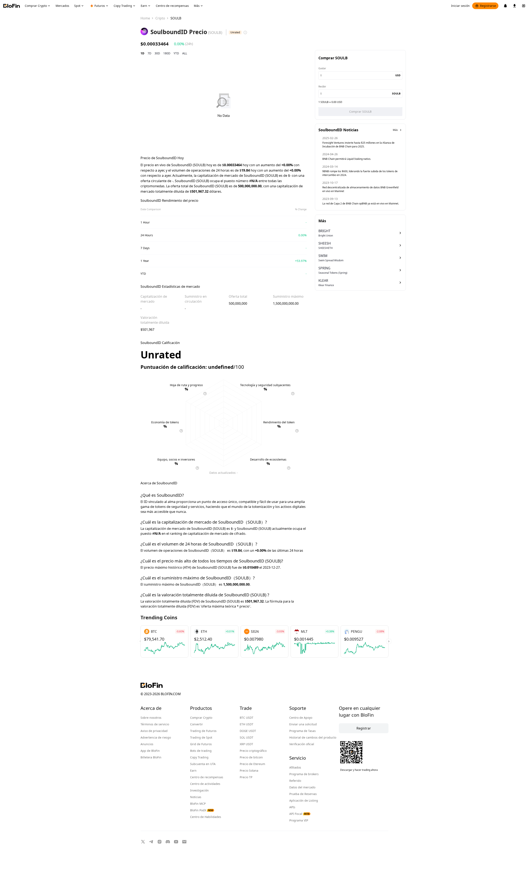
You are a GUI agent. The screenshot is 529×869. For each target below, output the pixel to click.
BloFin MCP (198, 804)
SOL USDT (246, 737)
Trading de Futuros (203, 731)
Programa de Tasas (302, 731)
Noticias (195, 797)
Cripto (160, 18)
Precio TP (246, 777)
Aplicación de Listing (303, 800)
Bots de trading (201, 751)
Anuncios (147, 744)
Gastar (322, 68)
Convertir (196, 724)
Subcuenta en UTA (203, 764)
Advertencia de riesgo (156, 737)
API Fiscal (299, 814)
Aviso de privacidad (154, 731)
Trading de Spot (201, 737)
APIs (292, 807)
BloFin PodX (201, 810)
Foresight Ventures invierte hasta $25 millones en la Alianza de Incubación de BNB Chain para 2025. (358, 144)
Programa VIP (298, 820)
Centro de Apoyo (300, 718)
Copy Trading (199, 757)
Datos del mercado (302, 787)
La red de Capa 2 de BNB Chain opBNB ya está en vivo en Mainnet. (360, 203)
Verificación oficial (301, 744)
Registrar (363, 728)
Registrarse (488, 6)
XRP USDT (246, 744)
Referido (295, 781)
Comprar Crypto (201, 718)
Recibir (322, 86)
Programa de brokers (304, 774)
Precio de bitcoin (251, 757)
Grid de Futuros (201, 744)
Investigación (199, 790)
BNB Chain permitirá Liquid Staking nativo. (346, 159)
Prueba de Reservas (303, 794)
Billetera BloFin (151, 757)
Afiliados (295, 767)
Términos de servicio (155, 724)
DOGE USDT (248, 731)
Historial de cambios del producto (312, 737)
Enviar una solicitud (303, 724)
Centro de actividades (205, 784)
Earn (193, 770)
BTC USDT (246, 718)
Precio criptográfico (253, 751)
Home (145, 18)
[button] (389, 641)
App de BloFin (150, 751)
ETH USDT (246, 724)
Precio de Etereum (252, 764)
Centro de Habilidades (205, 817)
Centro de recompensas (206, 777)
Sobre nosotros (151, 718)
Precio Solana (249, 770)
